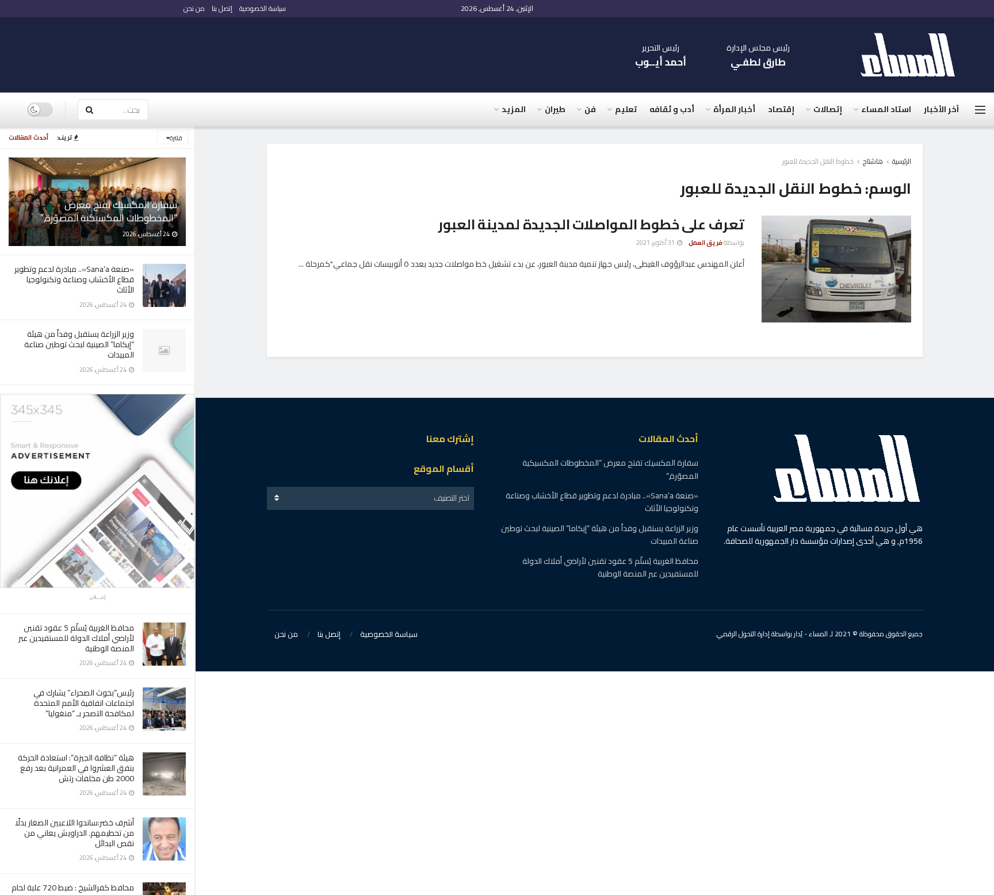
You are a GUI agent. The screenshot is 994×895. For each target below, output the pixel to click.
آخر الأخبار (941, 109)
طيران (555, 109)
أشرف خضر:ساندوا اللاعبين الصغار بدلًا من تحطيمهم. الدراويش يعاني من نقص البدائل (74, 833)
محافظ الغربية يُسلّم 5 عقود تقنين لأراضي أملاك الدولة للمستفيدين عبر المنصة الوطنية (76, 638)
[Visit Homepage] (913, 55)
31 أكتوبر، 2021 (656, 242)
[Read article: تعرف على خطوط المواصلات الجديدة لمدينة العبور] (836, 269)
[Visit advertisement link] (97, 491)
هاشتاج (873, 161)
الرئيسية (901, 161)
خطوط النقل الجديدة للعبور (818, 161)
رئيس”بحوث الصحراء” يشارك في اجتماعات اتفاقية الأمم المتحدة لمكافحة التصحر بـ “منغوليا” (83, 703)
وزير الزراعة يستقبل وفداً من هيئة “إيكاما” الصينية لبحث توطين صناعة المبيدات (79, 344)
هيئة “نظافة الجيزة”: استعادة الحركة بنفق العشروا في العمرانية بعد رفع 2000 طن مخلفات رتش (76, 768)
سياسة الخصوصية (262, 8)
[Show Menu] (980, 110)
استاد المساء (886, 109)
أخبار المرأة (734, 109)
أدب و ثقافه (671, 109)
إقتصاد (781, 109)
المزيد (514, 109)
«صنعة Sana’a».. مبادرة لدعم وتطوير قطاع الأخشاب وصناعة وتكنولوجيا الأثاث (74, 279)
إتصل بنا (222, 8)
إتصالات (827, 109)
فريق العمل (705, 242)
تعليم (626, 109)
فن (590, 109)
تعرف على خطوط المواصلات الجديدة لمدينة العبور (591, 224)
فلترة (176, 138)
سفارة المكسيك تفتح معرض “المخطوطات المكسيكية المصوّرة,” (108, 211)
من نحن (194, 8)
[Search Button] (89, 109)
